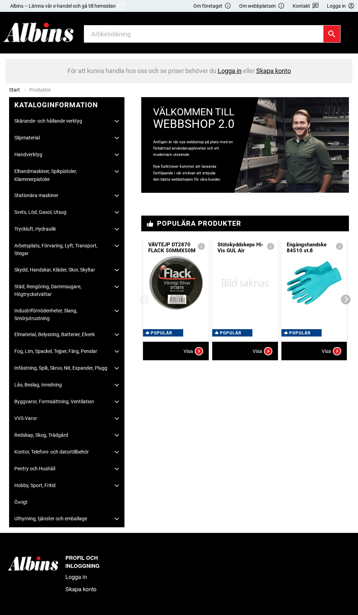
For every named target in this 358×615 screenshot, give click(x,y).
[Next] (346, 299)
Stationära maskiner (36, 195)
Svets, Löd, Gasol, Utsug (40, 212)
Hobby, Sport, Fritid (35, 485)
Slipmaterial (27, 137)
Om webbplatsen (257, 6)
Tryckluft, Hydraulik (35, 229)
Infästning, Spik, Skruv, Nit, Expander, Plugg (60, 368)
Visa (188, 351)
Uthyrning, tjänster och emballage (50, 518)
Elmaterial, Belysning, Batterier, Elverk (54, 334)
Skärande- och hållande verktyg (48, 121)
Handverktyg (28, 154)
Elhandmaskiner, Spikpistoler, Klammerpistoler (45, 175)
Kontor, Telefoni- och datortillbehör (51, 452)
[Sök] (332, 34)
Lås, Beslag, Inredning (38, 385)
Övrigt (21, 502)
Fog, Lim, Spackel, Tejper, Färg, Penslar (55, 351)
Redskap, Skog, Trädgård (41, 435)
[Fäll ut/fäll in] (117, 121)
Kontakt (301, 6)
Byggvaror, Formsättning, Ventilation (54, 401)
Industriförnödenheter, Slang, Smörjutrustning (45, 314)
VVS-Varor (25, 418)
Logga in (76, 577)
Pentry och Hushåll (34, 468)
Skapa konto (80, 589)
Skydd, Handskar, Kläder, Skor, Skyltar (54, 270)
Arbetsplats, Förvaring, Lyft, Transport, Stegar (56, 249)
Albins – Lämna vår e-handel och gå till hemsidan (64, 6)
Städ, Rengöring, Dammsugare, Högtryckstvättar (47, 290)
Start (14, 90)
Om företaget (207, 6)
